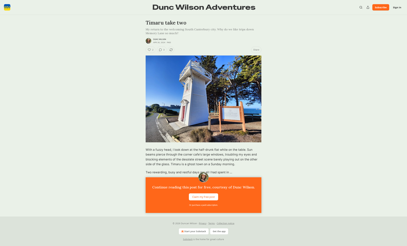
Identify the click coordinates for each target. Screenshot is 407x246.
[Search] (361, 7)
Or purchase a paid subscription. (203, 205)
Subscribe (381, 7)
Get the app (219, 231)
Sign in (397, 7)
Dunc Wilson (159, 39)
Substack (188, 239)
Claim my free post (203, 197)
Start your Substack (195, 231)
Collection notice (225, 223)
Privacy (202, 223)
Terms (211, 223)
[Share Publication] (368, 7)
